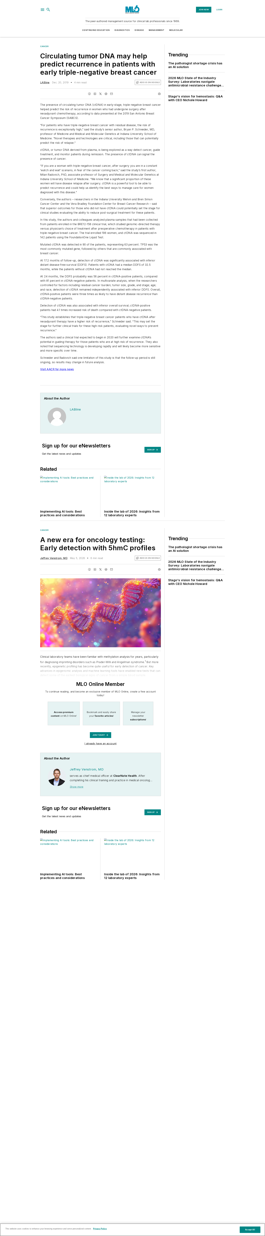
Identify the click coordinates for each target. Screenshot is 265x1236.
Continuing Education (96, 30)
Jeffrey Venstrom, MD (53, 558)
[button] (42, 9)
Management (156, 30)
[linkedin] (94, 93)
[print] (159, 93)
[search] (48, 9)
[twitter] (100, 93)
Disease (139, 30)
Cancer (44, 46)
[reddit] (106, 93)
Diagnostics (122, 30)
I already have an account (100, 743)
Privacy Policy (100, 1229)
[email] (111, 93)
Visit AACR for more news (57, 369)
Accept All (250, 1229)
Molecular (176, 30)
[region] (132, 1229)
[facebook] (89, 93)
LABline (45, 82)
